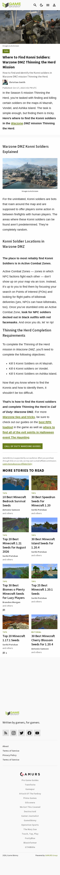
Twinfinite (30, 784)
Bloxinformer (30, 842)
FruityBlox (30, 838)
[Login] (54, 5)
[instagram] (13, 733)
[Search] (35, 5)
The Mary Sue (30, 829)
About (6, 746)
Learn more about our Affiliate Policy (17, 463)
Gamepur (30, 789)
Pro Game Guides (30, 780)
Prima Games (30, 798)
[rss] (6, 733)
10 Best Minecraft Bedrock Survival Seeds (14, 501)
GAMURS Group (51, 855)
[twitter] (21, 733)
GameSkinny (30, 820)
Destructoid (30, 811)
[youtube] (37, 733)
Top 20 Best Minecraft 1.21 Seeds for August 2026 (14, 545)
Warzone (17, 123)
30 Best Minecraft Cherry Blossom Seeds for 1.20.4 (43, 640)
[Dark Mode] (41, 5)
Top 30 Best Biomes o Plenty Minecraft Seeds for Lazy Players (14, 591)
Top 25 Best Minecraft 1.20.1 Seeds (42, 589)
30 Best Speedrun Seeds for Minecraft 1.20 (43, 501)
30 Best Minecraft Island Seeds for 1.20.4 (43, 543)
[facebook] (29, 733)
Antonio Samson (11, 509)
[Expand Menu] (48, 5)
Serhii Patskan (39, 509)
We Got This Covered (30, 807)
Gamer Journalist (30, 815)
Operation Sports (30, 824)
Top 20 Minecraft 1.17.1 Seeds (14, 638)
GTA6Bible (30, 847)
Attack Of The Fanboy (30, 793)
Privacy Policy (9, 755)
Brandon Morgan (11, 602)
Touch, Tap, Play (30, 833)
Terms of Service (11, 750)
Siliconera (30, 802)
